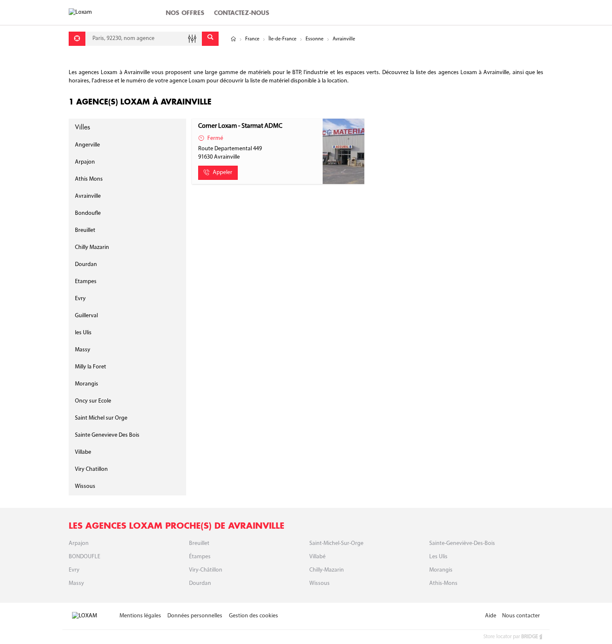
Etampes (86, 281)
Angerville (87, 145)
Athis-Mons (443, 583)
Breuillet (85, 230)
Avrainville (88, 196)
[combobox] (143, 39)
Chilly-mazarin (326, 570)
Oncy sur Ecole (93, 401)
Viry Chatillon (91, 469)
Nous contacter (521, 616)
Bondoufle (88, 213)
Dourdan (86, 264)
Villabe (83, 452)
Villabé (317, 557)
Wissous (85, 486)
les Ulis (83, 333)
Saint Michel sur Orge (101, 418)
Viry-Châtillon (205, 570)
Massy (82, 350)
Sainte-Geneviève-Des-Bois (462, 543)
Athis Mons (89, 179)
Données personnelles (194, 616)
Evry (80, 299)
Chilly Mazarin (92, 247)
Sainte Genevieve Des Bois (107, 435)
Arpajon (85, 162)
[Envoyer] (210, 39)
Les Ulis (438, 557)
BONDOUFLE (84, 557)
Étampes (200, 557)
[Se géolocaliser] (77, 39)
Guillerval (86, 316)
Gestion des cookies (253, 616)
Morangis (86, 384)
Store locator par (510, 636)
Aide (490, 616)
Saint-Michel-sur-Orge (336, 543)
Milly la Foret (90, 367)
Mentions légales (140, 616)
